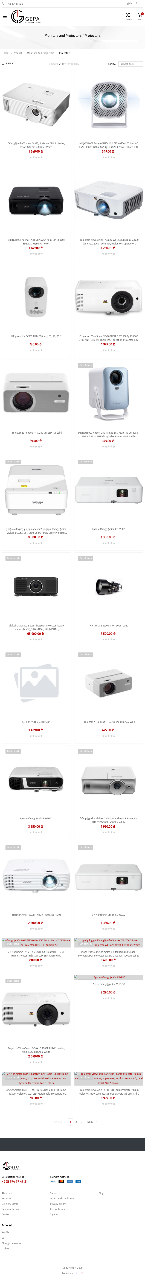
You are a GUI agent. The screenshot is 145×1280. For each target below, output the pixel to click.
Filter (9, 63)
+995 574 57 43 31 (15, 4)
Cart (4, 1238)
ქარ (129, 3)
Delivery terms (10, 1204)
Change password (12, 1243)
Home (5, 53)
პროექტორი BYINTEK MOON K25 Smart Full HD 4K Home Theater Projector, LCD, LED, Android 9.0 (36, 954)
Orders (5, 1248)
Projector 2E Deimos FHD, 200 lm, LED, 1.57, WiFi (109, 722)
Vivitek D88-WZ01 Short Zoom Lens (108, 626)
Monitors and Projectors (40, 53)
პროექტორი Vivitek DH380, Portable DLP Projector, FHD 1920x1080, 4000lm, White (108, 820)
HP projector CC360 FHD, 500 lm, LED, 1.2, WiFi (36, 336)
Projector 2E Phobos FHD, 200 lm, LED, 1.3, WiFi (36, 433)
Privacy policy (58, 1204)
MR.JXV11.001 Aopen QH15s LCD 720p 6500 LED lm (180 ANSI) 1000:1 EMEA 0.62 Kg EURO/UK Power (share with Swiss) (108, 145)
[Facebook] (76, 1273)
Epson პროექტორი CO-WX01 (108, 529)
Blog (100, 1193)
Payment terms (10, 1209)
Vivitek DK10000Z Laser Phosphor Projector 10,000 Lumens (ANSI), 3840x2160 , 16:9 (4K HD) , (36, 628)
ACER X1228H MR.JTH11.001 (36, 722)
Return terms (57, 1209)
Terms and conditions (62, 1198)
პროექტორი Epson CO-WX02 (108, 915)
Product (17, 53)
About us (7, 1193)
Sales (53, 1193)
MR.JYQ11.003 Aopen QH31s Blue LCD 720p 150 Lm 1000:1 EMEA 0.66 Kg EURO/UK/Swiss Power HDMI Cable (108, 435)
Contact (6, 1214)
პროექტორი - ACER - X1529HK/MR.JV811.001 (36, 915)
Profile (5, 1232)
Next (90, 1122)
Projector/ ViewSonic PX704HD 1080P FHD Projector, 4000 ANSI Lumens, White (36, 1050)
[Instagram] (82, 1273)
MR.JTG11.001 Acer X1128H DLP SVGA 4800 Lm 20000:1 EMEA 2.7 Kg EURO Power (36, 242)
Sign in (54, 1214)
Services (6, 1198)
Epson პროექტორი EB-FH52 (36, 818)
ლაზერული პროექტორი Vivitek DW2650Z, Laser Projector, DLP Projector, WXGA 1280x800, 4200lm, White (108, 954)
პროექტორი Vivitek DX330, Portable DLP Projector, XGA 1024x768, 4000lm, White (36, 145)
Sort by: (112, 64)
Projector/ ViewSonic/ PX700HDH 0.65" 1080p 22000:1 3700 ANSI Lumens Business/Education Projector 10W (108, 338)
